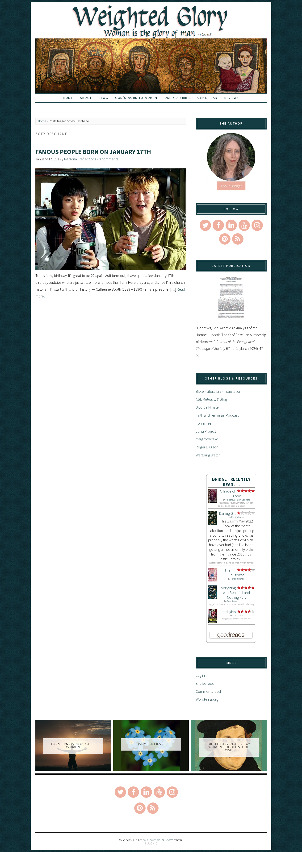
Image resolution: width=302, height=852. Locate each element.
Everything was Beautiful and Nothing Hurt (234, 592)
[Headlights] (212, 621)
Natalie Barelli (238, 578)
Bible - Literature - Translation (218, 391)
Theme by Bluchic (151, 843)
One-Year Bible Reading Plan (191, 98)
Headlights (227, 611)
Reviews (231, 98)
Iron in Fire (203, 423)
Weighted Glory (158, 840)
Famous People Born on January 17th (93, 152)
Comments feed (208, 691)
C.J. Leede (238, 615)
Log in (200, 675)
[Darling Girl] (212, 523)
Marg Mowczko (207, 439)
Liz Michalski (237, 517)
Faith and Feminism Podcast (217, 415)
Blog (103, 98)
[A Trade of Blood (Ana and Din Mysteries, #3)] (212, 501)
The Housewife (234, 572)
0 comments (108, 159)
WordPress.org (207, 699)
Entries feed (205, 683)
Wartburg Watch (208, 455)
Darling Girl (227, 513)
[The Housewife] (212, 580)
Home (68, 98)
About (86, 98)
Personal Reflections (80, 159)
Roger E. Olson (207, 447)
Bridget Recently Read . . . (231, 481)
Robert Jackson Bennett (238, 499)
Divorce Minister (208, 407)
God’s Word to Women (136, 98)
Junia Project (206, 431)
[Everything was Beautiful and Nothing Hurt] (212, 598)
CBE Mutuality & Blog (211, 399)
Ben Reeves (232, 601)
